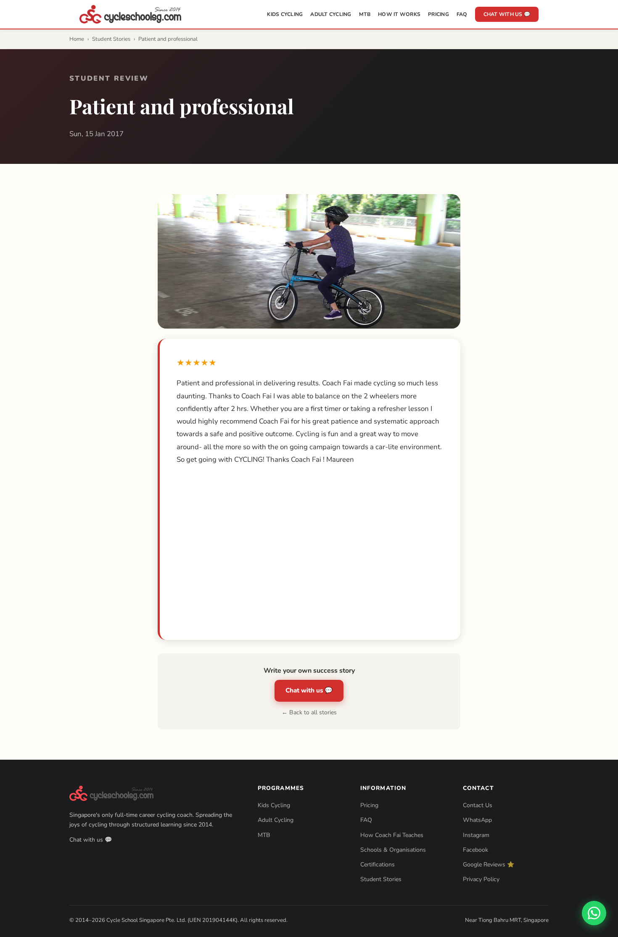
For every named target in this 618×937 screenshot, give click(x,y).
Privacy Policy (481, 879)
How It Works (399, 14)
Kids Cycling (285, 14)
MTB (365, 14)
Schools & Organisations (393, 850)
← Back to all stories (309, 712)
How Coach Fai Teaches (391, 835)
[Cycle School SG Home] (130, 14)
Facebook (475, 850)
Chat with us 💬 (506, 14)
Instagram (476, 835)
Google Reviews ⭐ (489, 865)
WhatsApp (477, 820)
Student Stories (111, 39)
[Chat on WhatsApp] (594, 913)
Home (76, 39)
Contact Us (477, 805)
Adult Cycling (330, 14)
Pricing (438, 14)
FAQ (462, 14)
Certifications (377, 865)
